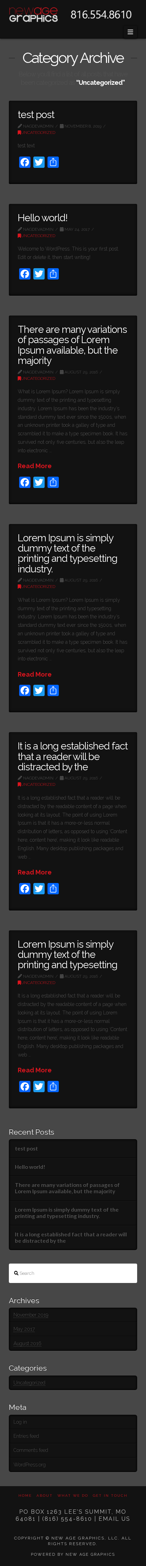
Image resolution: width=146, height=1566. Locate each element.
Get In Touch (110, 1495)
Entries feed (26, 1436)
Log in (20, 1422)
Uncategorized (38, 132)
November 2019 (30, 1315)
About (44, 1495)
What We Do (72, 1495)
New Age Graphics (90, 1554)
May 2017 (24, 1329)
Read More (35, 466)
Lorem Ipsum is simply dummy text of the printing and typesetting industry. (67, 553)
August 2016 (27, 1343)
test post (36, 114)
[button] (130, 32)
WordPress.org (29, 1464)
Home (25, 1495)
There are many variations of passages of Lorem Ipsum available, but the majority (72, 345)
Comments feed (30, 1450)
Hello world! (43, 218)
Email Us (114, 1518)
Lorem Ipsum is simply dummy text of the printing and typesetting (67, 954)
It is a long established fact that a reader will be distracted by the (73, 756)
